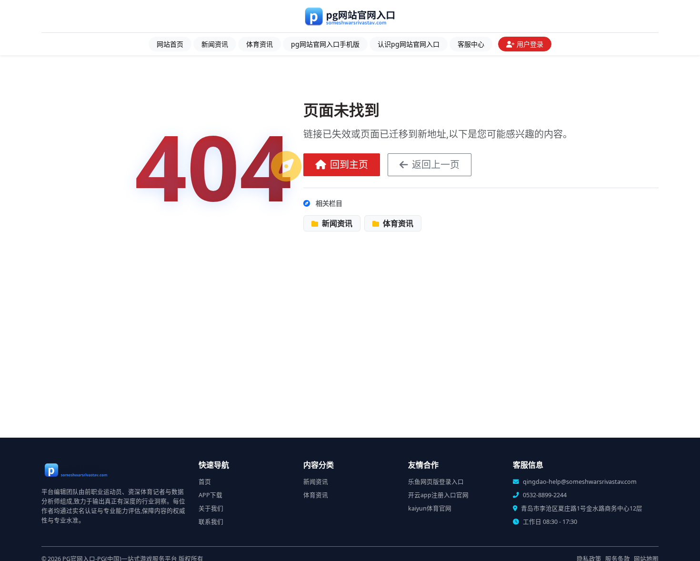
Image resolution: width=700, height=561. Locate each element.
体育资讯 (259, 44)
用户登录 (530, 44)
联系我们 (211, 522)
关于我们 (211, 508)
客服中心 (471, 44)
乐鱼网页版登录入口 (436, 482)
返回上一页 (436, 164)
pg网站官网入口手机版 (325, 44)
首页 (205, 482)
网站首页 (170, 44)
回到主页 (349, 164)
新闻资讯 (214, 44)
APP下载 (210, 495)
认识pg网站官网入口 (409, 44)
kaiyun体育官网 (429, 508)
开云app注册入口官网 (438, 495)
